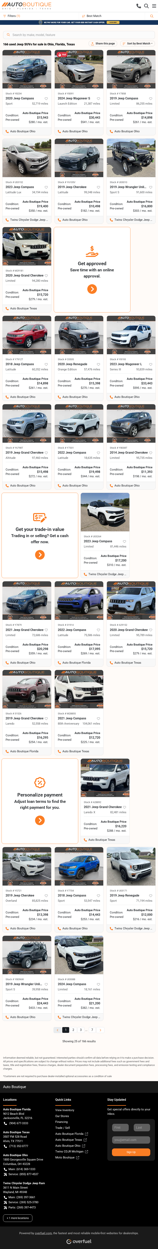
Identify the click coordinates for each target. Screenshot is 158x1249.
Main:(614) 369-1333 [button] (21, 1169)
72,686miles (40, 635)
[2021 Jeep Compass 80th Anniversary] (79, 689)
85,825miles (40, 900)
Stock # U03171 (118, 890)
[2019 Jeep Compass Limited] (131, 69)
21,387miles (92, 103)
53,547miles (92, 900)
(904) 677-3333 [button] (18, 1123)
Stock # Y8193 (118, 359)
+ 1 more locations (18, 1218)
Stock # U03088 (66, 979)
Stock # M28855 (67, 713)
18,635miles (92, 458)
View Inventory (64, 1110)
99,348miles (92, 192)
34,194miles (40, 192)
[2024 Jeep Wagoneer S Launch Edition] (79, 69)
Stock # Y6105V (66, 182)
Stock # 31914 (66, 624)
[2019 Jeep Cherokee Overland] (27, 866)
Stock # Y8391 (66, 93)
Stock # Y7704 (66, 890)
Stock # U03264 (92, 536)
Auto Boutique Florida (69, 1134)
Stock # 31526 (13, 713)
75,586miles (92, 635)
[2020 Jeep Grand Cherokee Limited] (27, 246)
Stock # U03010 (118, 182)
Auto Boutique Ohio (68, 1145)
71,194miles (144, 900)
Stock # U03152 (14, 182)
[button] (139, 6)
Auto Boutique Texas (68, 1140)
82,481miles (118, 812)
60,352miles (40, 369)
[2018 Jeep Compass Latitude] (27, 335)
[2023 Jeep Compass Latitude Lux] (27, 158)
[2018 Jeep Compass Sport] (79, 866)
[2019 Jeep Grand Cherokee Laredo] (27, 689)
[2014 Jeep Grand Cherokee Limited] (131, 423)
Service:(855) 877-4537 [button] (23, 1174)
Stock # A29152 (118, 624)
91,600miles (144, 192)
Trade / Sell (62, 1128)
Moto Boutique (65, 1157)
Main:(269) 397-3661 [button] (21, 1197)
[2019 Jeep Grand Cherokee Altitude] (27, 423)
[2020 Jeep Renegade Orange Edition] (79, 335)
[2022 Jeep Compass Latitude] (79, 423)
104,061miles (91, 723)
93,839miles (144, 369)
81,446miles (118, 546)
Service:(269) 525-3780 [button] (23, 1202)
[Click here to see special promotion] (79, 22)
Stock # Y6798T (14, 447)
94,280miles (40, 280)
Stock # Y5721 (14, 890)
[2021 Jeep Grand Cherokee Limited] (27, 600)
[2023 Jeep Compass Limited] (105, 512)
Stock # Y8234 (14, 93)
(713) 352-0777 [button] (18, 1146)
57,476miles (92, 369)
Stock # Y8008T (118, 447)
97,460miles (40, 458)
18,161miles (92, 989)
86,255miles (144, 103)
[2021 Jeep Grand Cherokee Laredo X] (105, 778)
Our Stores (62, 1116)
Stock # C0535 (66, 359)
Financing (61, 1122)
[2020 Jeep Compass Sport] (27, 69)
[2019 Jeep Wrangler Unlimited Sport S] (131, 158)
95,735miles (144, 458)
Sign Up (131, 1152)
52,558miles (40, 723)
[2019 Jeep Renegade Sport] (131, 866)
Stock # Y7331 (66, 447)
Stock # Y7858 (118, 93)
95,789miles (144, 635)
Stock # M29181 (15, 270)
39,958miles (40, 989)
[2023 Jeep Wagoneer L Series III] (131, 335)
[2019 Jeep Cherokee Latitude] (79, 158)
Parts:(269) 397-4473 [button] (22, 1207)
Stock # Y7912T (14, 359)
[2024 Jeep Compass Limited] (79, 955)
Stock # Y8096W (15, 979)
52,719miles (40, 103)
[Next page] (100, 1030)
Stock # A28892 (92, 802)
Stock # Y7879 (14, 624)
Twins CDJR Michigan (69, 1151)
